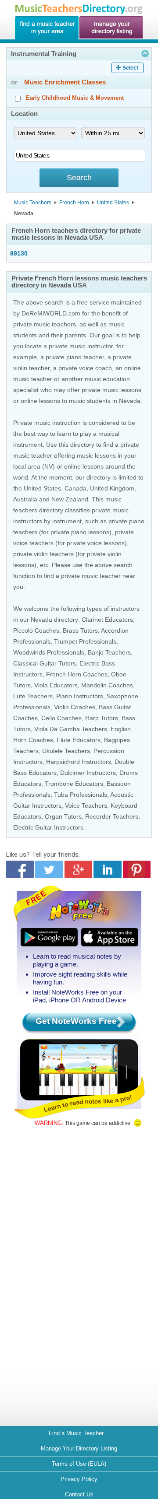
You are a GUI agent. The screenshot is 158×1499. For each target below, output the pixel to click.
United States (113, 203)
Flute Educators (79, 739)
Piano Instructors (79, 696)
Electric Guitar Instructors (48, 827)
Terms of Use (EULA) (79, 1463)
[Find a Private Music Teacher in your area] (46, 28)
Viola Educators (56, 685)
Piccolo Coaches (36, 630)
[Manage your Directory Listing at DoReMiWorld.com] (111, 28)
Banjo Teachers (109, 652)
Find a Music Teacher (76, 1433)
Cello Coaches (61, 717)
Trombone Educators (74, 783)
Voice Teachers (86, 805)
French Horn (74, 203)
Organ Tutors (63, 816)
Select (130, 68)
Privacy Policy (79, 1479)
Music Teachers (32, 203)
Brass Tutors (80, 630)
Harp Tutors (101, 717)
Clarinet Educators (107, 619)
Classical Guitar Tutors (44, 663)
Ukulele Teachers (66, 750)
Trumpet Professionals (85, 641)
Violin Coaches (74, 707)
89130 (19, 253)
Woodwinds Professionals (48, 652)
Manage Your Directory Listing (79, 1448)
